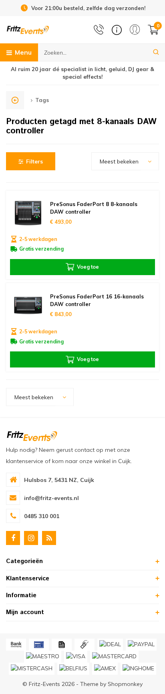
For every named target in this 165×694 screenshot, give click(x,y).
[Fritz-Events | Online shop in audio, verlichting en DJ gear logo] (28, 29)
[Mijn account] (135, 29)
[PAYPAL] (141, 645)
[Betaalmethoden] (16, 645)
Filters (34, 161)
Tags (42, 100)
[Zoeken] (156, 52)
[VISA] (75, 657)
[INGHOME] (138, 669)
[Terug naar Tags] (15, 100)
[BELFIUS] (73, 669)
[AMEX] (105, 669)
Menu (23, 52)
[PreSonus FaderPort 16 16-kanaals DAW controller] (28, 305)
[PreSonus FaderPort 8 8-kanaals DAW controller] (28, 213)
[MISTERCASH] (31, 669)
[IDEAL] (110, 645)
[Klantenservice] (117, 30)
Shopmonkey (125, 684)
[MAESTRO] (42, 657)
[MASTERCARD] (114, 657)
